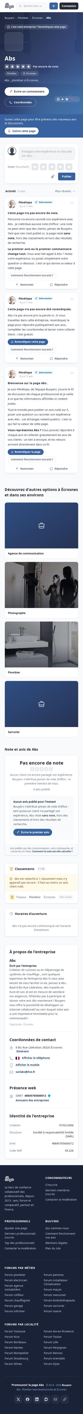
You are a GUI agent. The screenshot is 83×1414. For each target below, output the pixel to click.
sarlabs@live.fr (25, 1072)
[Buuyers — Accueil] (9, 6)
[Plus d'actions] (72, 203)
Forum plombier (15, 1275)
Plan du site (53, 1248)
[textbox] (47, 153)
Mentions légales (56, 1243)
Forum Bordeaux (15, 1342)
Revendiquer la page (28, 452)
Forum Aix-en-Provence (59, 1331)
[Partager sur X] (18, 1399)
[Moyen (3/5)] (51, 166)
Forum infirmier (15, 1311)
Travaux (21, 897)
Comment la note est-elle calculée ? (52, 851)
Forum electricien (16, 1280)
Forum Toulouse (15, 1331)
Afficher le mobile (27, 1065)
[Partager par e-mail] (55, 1399)
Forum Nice (12, 1337)
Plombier (12, 73)
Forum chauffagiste (17, 1300)
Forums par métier (20, 1268)
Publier (66, 176)
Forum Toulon (53, 1337)
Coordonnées (23, 102)
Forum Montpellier (17, 1353)
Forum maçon (53, 1289)
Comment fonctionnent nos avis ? (32, 275)
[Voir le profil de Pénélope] (12, 204)
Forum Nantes (14, 1347)
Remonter (27, 284)
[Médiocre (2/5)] (43, 166)
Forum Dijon (52, 1364)
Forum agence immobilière (14, 1287)
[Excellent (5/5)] (68, 166)
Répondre (61, 284)
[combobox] (31, 6)
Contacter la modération (61, 1199)
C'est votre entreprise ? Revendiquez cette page (38, 26)
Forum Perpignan (55, 1347)
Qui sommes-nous (57, 1228)
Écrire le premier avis (35, 832)
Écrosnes (49, 897)
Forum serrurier (54, 1306)
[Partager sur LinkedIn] (37, 1399)
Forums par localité (21, 1324)
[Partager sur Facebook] (27, 1399)
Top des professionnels (20, 1243)
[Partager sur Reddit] (46, 1399)
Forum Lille (51, 1342)
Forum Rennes (53, 1353)
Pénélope (25, 202)
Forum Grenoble (54, 1358)
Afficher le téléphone (36, 1058)
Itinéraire (22, 1051)
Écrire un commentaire (29, 91)
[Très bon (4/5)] (60, 166)
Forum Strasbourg (16, 1358)
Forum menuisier (55, 1295)
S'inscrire (51, 1185)
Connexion (69, 6)
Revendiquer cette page (30, 341)
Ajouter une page (16, 1228)
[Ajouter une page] (53, 6)
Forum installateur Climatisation (56, 1282)
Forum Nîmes (13, 1364)
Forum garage (14, 1306)
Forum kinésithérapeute (59, 1300)
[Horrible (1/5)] (34, 166)
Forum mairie (52, 1311)
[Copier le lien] (65, 1399)
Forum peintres (54, 1275)
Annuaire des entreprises (32, 1100)
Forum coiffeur (14, 1295)
